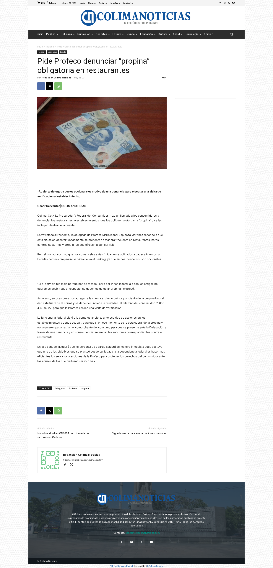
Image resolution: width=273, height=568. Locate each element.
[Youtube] (233, 3)
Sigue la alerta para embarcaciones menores (139, 433)
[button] (231, 34)
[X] (229, 3)
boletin (50, 46)
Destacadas (52, 52)
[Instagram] (224, 3)
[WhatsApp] (58, 86)
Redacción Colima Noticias (56, 77)
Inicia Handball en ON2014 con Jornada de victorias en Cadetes (63, 435)
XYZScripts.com (155, 566)
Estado (63, 52)
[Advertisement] (101, 179)
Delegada (60, 388)
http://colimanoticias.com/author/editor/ (83, 460)
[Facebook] (220, 3)
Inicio (40, 46)
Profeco (73, 388)
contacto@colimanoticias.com (142, 532)
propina (85, 388)
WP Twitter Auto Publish (122, 566)
